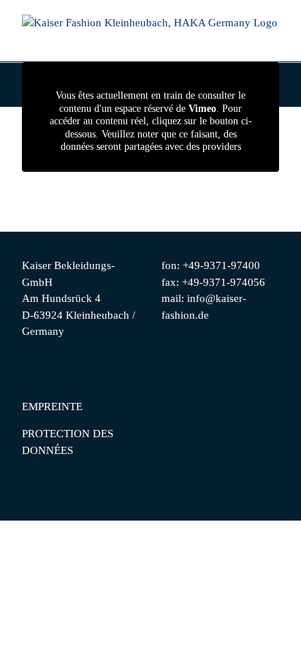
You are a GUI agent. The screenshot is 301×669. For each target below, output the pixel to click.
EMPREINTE (52, 406)
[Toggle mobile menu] (273, 39)
